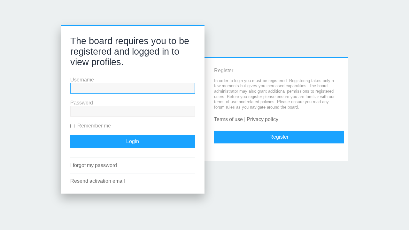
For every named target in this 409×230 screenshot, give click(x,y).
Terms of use (228, 119)
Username (82, 79)
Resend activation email (97, 181)
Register (279, 137)
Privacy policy (262, 119)
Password (81, 102)
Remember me (93, 125)
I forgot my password (93, 165)
